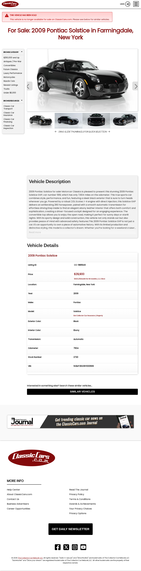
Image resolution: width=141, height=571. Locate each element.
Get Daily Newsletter (70, 529)
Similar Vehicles (82, 391)
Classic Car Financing (9, 120)
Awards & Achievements (82, 503)
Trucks (7, 89)
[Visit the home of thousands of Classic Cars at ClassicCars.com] (11, 4)
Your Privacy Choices (80, 508)
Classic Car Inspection (9, 127)
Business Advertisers (18, 503)
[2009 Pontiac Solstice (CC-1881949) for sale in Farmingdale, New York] (82, 80)
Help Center (13, 489)
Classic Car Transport (9, 107)
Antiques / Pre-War (12, 61)
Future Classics (11, 69)
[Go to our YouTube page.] (83, 547)
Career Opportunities (18, 508)
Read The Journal (78, 489)
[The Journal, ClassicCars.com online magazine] (70, 421)
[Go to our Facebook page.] (58, 547)
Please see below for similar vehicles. (91, 19)
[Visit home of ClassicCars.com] (31, 462)
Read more (35, 232)
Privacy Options (77, 513)
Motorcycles (9, 77)
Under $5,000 (10, 92)
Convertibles (10, 65)
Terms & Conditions (79, 499)
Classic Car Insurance (9, 114)
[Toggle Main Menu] (136, 4)
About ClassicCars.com (19, 494)
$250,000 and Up (11, 57)
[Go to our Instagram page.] (75, 547)
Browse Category (10, 52)
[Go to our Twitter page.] (66, 547)
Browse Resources (11, 101)
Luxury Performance (13, 73)
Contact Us (13, 499)
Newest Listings (11, 85)
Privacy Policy (76, 494)
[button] (135, 86)
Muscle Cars (9, 81)
